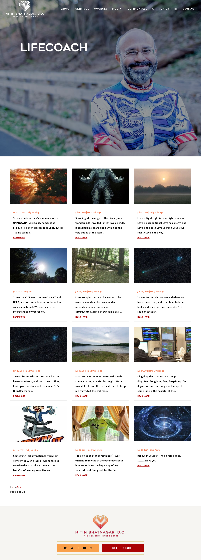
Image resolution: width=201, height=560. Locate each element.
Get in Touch (123, 548)
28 (17, 487)
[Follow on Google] (90, 548)
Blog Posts (29, 291)
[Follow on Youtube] (84, 548)
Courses (101, 9)
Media (117, 9)
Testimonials (137, 9)
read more (19, 237)
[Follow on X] (71, 548)
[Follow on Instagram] (65, 548)
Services (82, 9)
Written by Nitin (165, 9)
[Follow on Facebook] (78, 548)
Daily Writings (34, 212)
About (66, 9)
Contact (189, 9)
